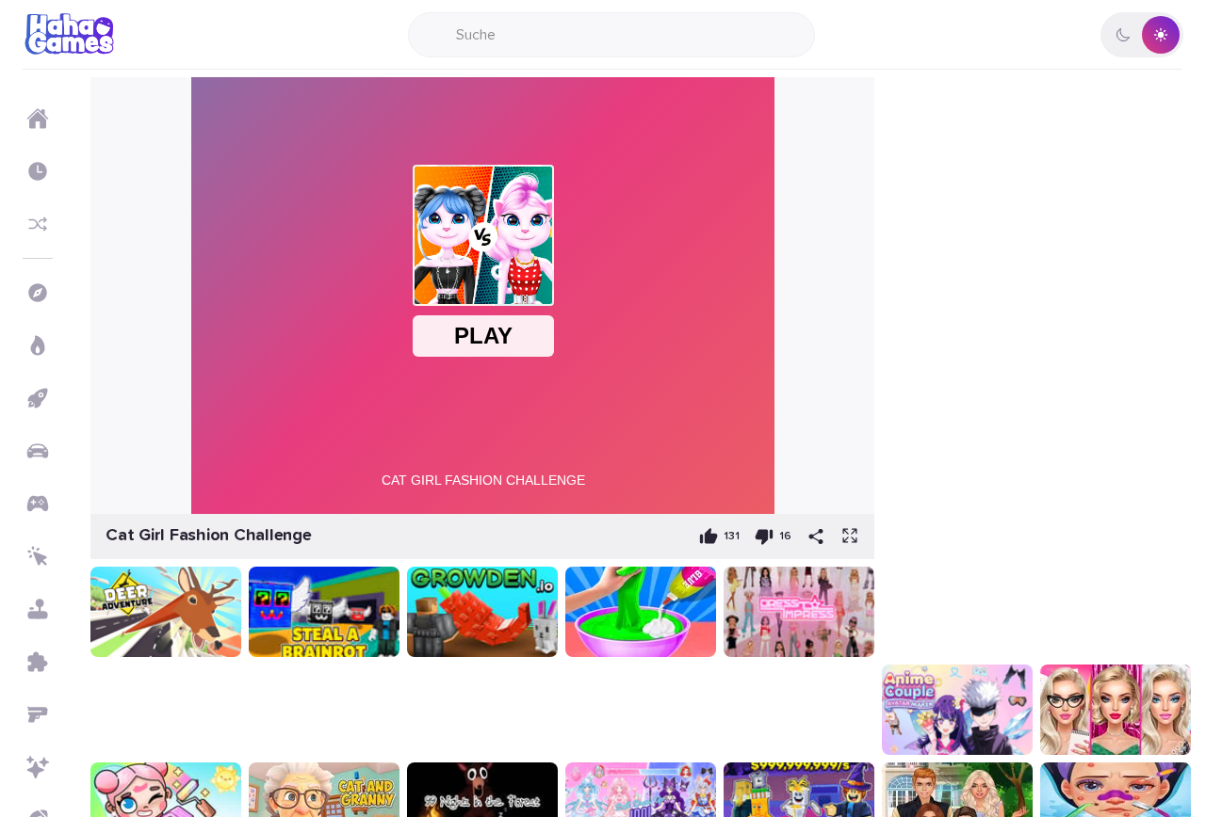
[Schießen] (37, 714)
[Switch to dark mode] (1141, 34)
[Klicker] (37, 556)
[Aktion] (37, 345)
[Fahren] (37, 451)
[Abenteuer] (37, 292)
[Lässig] (37, 609)
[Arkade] (37, 398)
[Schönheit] (37, 767)
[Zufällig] (37, 224)
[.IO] (37, 503)
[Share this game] (816, 536)
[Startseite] (37, 118)
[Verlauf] (37, 171)
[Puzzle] (37, 661)
